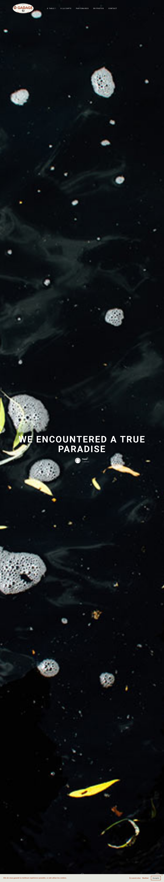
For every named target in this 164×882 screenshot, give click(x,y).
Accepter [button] (156, 878)
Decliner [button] (145, 878)
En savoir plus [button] (135, 878)
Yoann (84, 459)
